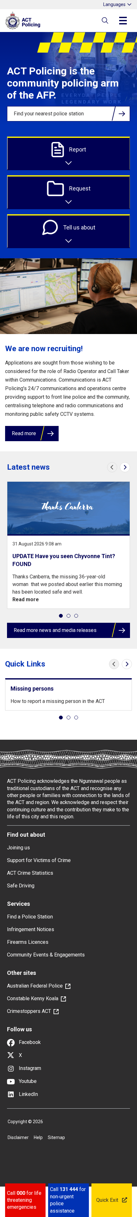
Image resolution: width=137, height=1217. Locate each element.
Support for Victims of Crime (39, 860)
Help (38, 1137)
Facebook (29, 1042)
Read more (24, 433)
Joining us (18, 848)
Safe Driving (20, 886)
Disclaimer (18, 1137)
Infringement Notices (30, 929)
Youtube (27, 1081)
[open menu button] (123, 20)
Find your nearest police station (49, 114)
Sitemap (56, 1137)
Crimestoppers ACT (29, 1011)
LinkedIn (28, 1094)
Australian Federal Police (35, 986)
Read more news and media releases (55, 630)
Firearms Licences (27, 942)
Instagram (29, 1068)
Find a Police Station (30, 917)
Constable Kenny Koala (32, 998)
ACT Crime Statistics (30, 873)
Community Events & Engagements (46, 955)
